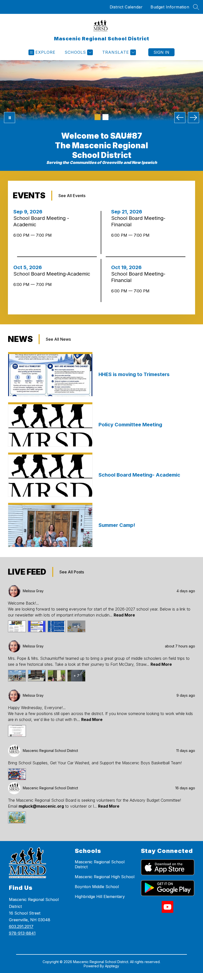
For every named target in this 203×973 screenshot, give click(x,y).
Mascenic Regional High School (104, 876)
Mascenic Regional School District (100, 864)
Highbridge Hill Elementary (100, 896)
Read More (124, 615)
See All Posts (71, 571)
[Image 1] (98, 117)
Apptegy (112, 966)
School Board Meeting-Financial (138, 221)
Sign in (161, 52)
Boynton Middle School (97, 886)
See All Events (71, 195)
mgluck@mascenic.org (41, 806)
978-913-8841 (22, 933)
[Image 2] (105, 117)
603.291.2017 (21, 926)
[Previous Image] (179, 117)
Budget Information (170, 6)
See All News (58, 339)
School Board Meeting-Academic (52, 274)
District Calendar (126, 6)
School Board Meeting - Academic (41, 221)
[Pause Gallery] (9, 117)
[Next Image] (193, 117)
